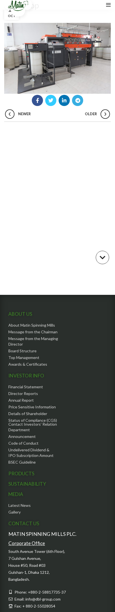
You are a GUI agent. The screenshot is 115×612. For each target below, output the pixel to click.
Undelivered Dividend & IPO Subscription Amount (31, 452)
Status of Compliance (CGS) (32, 420)
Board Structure (22, 350)
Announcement (22, 436)
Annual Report (21, 400)
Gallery (14, 512)
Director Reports (23, 393)
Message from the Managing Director (33, 341)
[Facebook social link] (37, 100)
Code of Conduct (23, 443)
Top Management (23, 357)
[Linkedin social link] (64, 100)
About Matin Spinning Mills (31, 325)
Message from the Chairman (33, 331)
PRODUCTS (21, 473)
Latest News (19, 505)
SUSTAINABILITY (27, 484)
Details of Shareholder (27, 413)
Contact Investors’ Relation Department (32, 427)
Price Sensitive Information (32, 406)
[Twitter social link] (50, 100)
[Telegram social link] (77, 100)
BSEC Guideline (22, 462)
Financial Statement (25, 386)
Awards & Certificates (27, 364)
